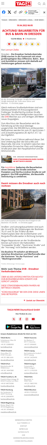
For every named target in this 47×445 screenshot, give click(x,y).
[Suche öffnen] (39, 3)
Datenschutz (23, 432)
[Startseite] (23, 4)
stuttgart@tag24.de (31, 373)
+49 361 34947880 (7, 370)
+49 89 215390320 (30, 392)
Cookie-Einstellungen (23, 441)
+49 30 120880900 (7, 344)
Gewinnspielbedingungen (23, 438)
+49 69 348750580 (7, 383)
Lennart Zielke (12, 49)
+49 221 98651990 (30, 383)
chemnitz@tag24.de (31, 347)
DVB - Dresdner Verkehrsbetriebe (20, 270)
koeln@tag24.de (29, 386)
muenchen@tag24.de (31, 395)
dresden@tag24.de (7, 360)
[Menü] (2, 3)
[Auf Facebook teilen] (3, 12)
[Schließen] (44, 12)
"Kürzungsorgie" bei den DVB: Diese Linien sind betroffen (23, 293)
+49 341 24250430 (30, 357)
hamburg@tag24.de (8, 399)
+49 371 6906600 (30, 344)
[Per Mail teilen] (15, 12)
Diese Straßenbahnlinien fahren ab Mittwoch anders (28, 160)
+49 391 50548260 (7, 409)
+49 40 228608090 (7, 396)
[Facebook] (20, 319)
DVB (7, 116)
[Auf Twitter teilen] (9, 12)
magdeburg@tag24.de (8, 412)
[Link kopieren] (20, 12)
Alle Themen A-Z (23, 423)
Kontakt (23, 426)
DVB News (39, 20)
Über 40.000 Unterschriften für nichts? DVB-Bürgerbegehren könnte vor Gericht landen (22, 279)
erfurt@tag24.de (6, 373)
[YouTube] (33, 319)
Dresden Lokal (26, 20)
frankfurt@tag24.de (7, 386)
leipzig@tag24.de (30, 360)
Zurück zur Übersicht (35, 300)
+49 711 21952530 (30, 370)
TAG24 (4, 20)
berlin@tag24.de (6, 347)
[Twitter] (14, 319)
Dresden (13, 20)
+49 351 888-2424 (7, 357)
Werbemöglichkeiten (23, 420)
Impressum (23, 429)
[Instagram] (27, 319)
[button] (44, 3)
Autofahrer (10, 167)
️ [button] (9, 44)
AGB (23, 435)
